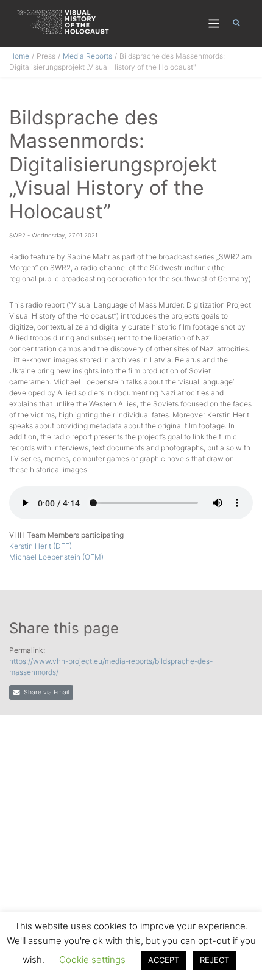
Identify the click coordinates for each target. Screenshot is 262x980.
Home (19, 55)
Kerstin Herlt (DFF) (40, 545)
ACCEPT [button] (163, 960)
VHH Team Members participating (66, 534)
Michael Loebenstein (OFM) (56, 556)
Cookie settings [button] (92, 959)
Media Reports (87, 55)
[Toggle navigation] (214, 23)
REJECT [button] (214, 960)
